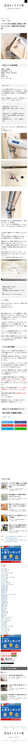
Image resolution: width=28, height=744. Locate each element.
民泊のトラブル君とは (16, 727)
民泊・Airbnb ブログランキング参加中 (8, 661)
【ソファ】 (3, 574)
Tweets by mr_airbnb (6, 665)
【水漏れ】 (3, 598)
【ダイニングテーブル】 (7, 577)
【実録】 (3, 588)
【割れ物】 (3, 587)
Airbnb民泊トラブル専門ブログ (14, 737)
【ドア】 (3, 580)
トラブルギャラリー (19, 726)
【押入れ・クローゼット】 (7, 594)
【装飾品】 (3, 611)
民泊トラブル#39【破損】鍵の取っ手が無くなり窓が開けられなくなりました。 (18, 526)
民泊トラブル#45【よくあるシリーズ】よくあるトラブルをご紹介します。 (18, 506)
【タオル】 (3, 575)
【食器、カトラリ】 (5, 617)
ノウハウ (3, 631)
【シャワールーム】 (5, 572)
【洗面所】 (4, 416)
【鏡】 (2, 614)
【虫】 (2, 610)
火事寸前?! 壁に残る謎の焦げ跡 (15, 675)
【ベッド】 (3, 581)
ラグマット (3, 633)
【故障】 (3, 597)
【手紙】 (3, 593)
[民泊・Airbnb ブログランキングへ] (7, 660)
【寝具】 (3, 591)
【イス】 (3, 627)
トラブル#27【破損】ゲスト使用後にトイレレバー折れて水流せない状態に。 (18, 485)
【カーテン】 (4, 569)
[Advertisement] (14, 14)
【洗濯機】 (3, 601)
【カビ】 (3, 568)
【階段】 (3, 616)
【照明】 (3, 604)
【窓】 (2, 607)
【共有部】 (3, 585)
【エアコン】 (4, 628)
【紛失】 (3, 608)
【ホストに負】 (4, 582)
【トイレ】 (3, 578)
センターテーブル (5, 620)
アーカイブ (3, 564)
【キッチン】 (4, 630)
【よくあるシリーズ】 (6, 626)
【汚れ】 (3, 600)
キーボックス (4, 618)
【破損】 (9, 416)
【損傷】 (3, 595)
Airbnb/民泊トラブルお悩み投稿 (8, 726)
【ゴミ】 (3, 571)
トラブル (3, 621)
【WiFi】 (3, 624)
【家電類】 (3, 590)
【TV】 (2, 623)
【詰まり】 (3, 613)
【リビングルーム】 (5, 584)
